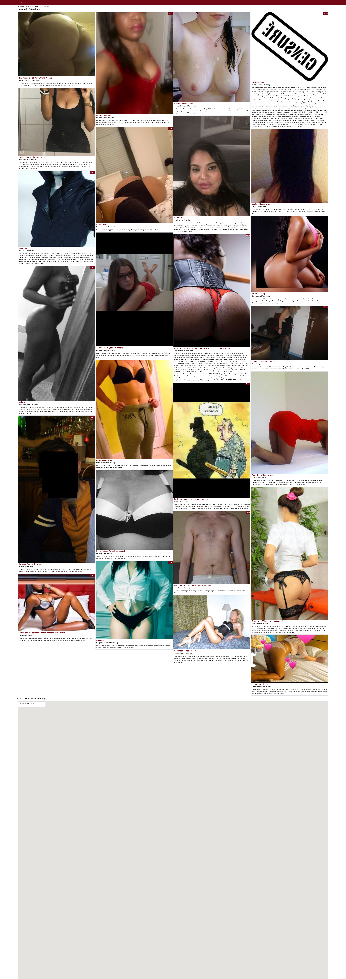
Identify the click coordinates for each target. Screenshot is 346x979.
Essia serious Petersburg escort (110, 551)
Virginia (37, 6)
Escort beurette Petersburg (30, 157)
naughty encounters (105, 115)
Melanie (21, 402)
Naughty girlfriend (260, 684)
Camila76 (178, 217)
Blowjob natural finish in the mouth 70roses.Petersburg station (202, 348)
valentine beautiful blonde (263, 361)
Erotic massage (259, 293)
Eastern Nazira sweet (261, 204)
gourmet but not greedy (185, 651)
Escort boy (23, 248)
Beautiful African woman (263, 475)
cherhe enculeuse (104, 460)
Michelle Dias (258, 82)
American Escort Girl (183, 103)
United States (29, 6)
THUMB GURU (22, 2)
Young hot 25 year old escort (109, 348)
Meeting (100, 640)
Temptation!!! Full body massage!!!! (267, 621)
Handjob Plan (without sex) (30, 564)
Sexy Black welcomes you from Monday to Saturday (41, 633)
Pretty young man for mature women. (191, 499)
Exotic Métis (101, 224)
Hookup (20, 6)
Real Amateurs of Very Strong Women (35, 78)
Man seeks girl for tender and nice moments (194, 585)
